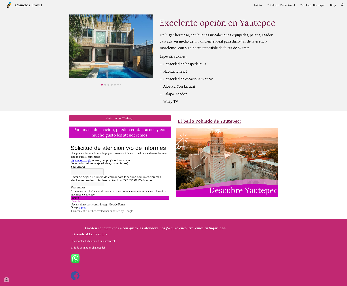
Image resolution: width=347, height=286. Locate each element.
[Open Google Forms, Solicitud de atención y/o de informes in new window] (164, 148)
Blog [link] (333, 5)
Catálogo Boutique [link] (312, 5)
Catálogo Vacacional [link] (281, 5)
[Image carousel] (111, 50)
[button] (342, 5)
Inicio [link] (258, 5)
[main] (218, 60)
